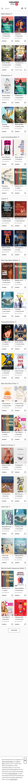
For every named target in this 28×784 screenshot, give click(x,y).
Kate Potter (18, 467)
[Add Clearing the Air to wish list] (25, 563)
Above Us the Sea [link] (6, 465)
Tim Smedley (19, 557)
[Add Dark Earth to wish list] (25, 41)
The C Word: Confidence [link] (19, 432)
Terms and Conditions (8, 761)
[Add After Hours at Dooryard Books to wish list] (25, 501)
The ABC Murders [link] (6, 280)
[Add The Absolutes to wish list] (25, 472)
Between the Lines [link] (19, 186)
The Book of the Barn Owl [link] (6, 309)
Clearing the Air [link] (19, 555)
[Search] (2, 8)
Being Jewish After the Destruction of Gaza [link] (19, 157)
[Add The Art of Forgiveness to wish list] (25, 411)
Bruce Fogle (6, 557)
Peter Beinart (19, 159)
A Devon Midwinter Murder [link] (6, 219)
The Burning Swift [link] (6, 371)
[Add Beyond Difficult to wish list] (25, 596)
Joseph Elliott (6, 373)
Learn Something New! (9, 137)
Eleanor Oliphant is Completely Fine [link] (6, 95)
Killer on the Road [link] (6, 247)
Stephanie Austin (7, 220)
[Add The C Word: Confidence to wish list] (25, 440)
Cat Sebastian (19, 496)
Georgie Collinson (7, 405)
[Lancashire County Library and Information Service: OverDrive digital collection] (14, 3)
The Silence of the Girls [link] (19, 63)
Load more (14, 630)
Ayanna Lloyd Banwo (7, 64)
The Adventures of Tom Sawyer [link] (6, 494)
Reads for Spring (7, 445)
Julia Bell (18, 188)
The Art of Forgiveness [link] (19, 403)
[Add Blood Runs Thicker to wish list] (25, 226)
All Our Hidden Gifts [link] (19, 342)
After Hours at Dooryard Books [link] (19, 494)
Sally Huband (6, 126)
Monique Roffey (6, 36)
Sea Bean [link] (4, 124)
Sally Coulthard (6, 311)
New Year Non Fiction (9, 384)
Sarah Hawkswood (20, 220)
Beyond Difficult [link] (19, 588)
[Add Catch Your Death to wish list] (25, 378)
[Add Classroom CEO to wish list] (25, 624)
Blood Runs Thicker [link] (19, 219)
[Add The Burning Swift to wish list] (12, 378)
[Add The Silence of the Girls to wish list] (25, 70)
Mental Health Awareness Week (12, 568)
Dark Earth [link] (18, 34)
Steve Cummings (20, 311)
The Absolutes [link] (19, 465)
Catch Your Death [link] (19, 371)
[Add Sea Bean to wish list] (12, 132)
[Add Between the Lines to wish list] (25, 193)
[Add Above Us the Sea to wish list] (12, 472)
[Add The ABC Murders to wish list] (12, 288)
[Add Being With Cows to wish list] (12, 534)
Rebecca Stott (19, 36)
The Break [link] (17, 309)
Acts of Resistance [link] (6, 157)
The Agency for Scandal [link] (6, 342)
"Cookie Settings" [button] (12, 773)
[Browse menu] (25, 8)
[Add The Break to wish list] (25, 316)
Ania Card (5, 467)
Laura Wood (6, 344)
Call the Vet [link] (5, 555)
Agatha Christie (6, 282)
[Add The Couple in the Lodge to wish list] (25, 255)
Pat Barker (18, 64)
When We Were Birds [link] (6, 63)
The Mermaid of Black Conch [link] (6, 34)
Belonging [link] (5, 186)
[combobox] (11, 8)
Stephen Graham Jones (7, 249)
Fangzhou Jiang (19, 619)
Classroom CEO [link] (19, 617)
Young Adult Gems (8, 322)
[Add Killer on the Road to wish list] (12, 255)
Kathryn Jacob (6, 188)
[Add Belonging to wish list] (12, 193)
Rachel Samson (19, 590)
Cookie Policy (13, 779)
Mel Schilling (19, 434)
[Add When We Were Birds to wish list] (12, 70)
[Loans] (22, 9)
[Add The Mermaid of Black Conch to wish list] (12, 41)
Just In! (4, 199)
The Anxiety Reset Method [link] (6, 403)
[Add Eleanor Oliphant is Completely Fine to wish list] (12, 103)
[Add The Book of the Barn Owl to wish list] (12, 316)
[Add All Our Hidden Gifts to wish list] (25, 349)
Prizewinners (6, 76)
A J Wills (18, 249)
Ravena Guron (19, 373)
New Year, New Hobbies (10, 260)
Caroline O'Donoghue (20, 344)
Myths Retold (6, 14)
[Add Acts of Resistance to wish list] (12, 164)
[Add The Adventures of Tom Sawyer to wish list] (12, 501)
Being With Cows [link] (6, 526)
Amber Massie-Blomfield (7, 159)
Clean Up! (5, 507)
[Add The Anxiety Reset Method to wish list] (12, 411)
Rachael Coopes (19, 405)
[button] (12, 34)
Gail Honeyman (6, 97)
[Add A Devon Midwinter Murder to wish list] (12, 226)
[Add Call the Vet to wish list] (12, 563)
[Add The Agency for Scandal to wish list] (12, 349)
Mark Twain (5, 496)
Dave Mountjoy (6, 528)
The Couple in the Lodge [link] (19, 247)
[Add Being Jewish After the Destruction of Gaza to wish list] (25, 164)
